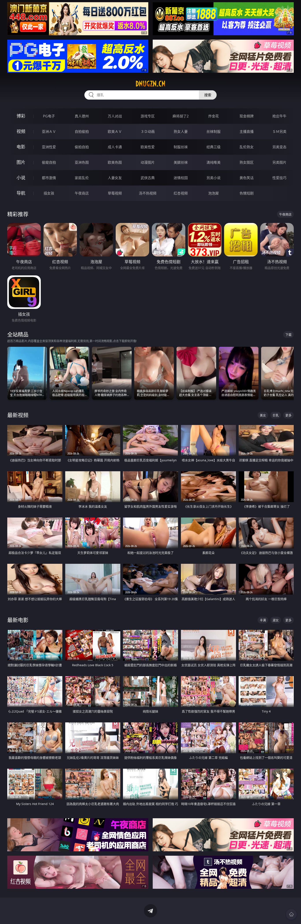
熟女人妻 (181, 131)
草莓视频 (115, 193)
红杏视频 (181, 193)
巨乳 (276, 415)
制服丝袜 (181, 147)
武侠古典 (148, 177)
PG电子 (49, 116)
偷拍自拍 (82, 147)
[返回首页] (291, 914)
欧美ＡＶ (115, 131)
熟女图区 (247, 162)
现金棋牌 (247, 116)
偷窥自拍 (49, 162)
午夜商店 (82, 193)
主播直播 (247, 131)
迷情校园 (181, 177)
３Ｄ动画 (148, 131)
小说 (21, 178)
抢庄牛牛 (279, 116)
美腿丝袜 (181, 162)
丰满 (263, 620)
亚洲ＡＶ (49, 131)
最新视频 (17, 415)
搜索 (207, 95)
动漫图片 (148, 162)
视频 (21, 131)
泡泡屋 (213, 193)
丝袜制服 (213, 131)
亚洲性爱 (49, 147)
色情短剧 (247, 193)
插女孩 (49, 193)
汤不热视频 (147, 193)
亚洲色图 (82, 162)
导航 (21, 193)
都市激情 (49, 177)
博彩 (21, 116)
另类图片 (279, 162)
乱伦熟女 (247, 147)
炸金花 (213, 116)
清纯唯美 (213, 162)
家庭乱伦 (82, 177)
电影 (21, 147)
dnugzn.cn (150, 83)
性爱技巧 (279, 177)
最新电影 (17, 619)
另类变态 (279, 147)
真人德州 (82, 116)
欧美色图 (115, 162)
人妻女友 (115, 177)
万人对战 (115, 116)
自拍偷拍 (82, 131)
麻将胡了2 (181, 116)
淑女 (276, 620)
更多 (288, 415)
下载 (288, 334)
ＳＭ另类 (279, 131)
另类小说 (213, 177)
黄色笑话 (247, 177)
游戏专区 (148, 116)
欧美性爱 (148, 147)
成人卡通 (115, 147)
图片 (21, 162)
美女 (263, 415)
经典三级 (213, 147)
